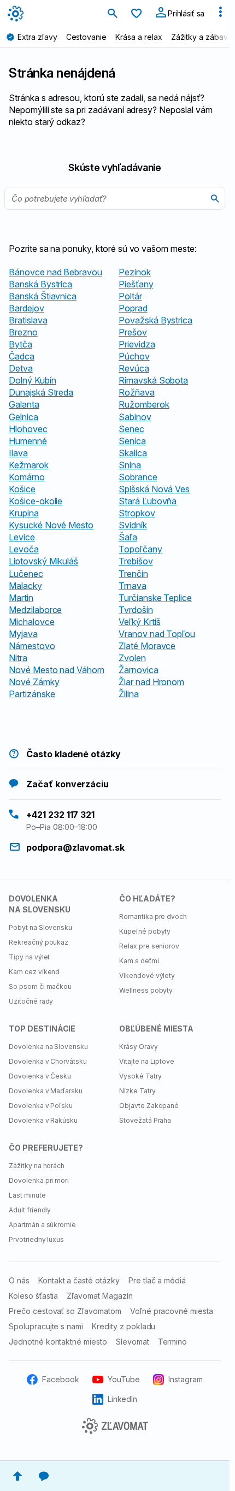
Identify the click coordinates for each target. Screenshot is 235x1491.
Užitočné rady (31, 1001)
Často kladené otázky (73, 754)
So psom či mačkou (40, 986)
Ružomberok (144, 404)
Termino (172, 1341)
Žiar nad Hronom (151, 681)
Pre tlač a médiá (157, 1280)
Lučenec (26, 573)
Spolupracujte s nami (46, 1326)
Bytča (20, 344)
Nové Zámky (34, 681)
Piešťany (136, 284)
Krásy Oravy (138, 1046)
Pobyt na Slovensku (40, 927)
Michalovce (32, 621)
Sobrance (138, 477)
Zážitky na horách (36, 1166)
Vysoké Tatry (140, 1076)
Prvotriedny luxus (36, 1239)
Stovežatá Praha (145, 1120)
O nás (19, 1280)
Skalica (133, 452)
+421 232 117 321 (60, 814)
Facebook (60, 1379)
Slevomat (132, 1341)
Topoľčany (140, 549)
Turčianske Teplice (155, 597)
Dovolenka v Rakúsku (43, 1120)
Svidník (133, 525)
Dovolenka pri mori (39, 1180)
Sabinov (135, 416)
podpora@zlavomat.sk (75, 847)
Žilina (129, 693)
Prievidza (137, 344)
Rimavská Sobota (153, 380)
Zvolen (132, 657)
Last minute (27, 1195)
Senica (132, 440)
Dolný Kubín (32, 380)
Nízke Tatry (137, 1091)
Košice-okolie (35, 501)
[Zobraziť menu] (220, 14)
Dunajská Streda (41, 392)
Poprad (133, 308)
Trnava (132, 585)
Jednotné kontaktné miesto (58, 1341)
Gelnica (23, 416)
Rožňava (137, 392)
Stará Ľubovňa (148, 501)
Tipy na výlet (29, 957)
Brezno (23, 332)
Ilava (18, 452)
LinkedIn (123, 1399)
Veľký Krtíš (139, 621)
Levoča (24, 549)
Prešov (133, 332)
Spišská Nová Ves (154, 489)
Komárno (27, 477)
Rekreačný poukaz (38, 942)
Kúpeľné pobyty (145, 931)
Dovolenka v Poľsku (41, 1105)
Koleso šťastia (33, 1295)
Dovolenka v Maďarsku (46, 1091)
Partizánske (32, 693)
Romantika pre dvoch (153, 916)
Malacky (25, 585)
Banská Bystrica (40, 284)
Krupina (24, 513)
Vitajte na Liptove (146, 1061)
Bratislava (28, 320)
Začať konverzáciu (67, 784)
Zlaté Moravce (147, 645)
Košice (22, 489)
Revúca (134, 368)
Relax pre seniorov (149, 946)
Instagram (185, 1379)
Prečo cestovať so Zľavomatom (65, 1311)
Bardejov (26, 308)
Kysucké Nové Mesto (51, 525)
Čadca (21, 356)
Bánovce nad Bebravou (55, 272)
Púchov (134, 356)
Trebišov (136, 561)
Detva (21, 368)
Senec (131, 428)
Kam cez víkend (34, 972)
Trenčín (133, 573)
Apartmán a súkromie (42, 1225)
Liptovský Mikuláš (43, 561)
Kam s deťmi (139, 961)
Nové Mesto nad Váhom (56, 669)
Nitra (18, 657)
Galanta (24, 404)
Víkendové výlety (147, 975)
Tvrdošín (136, 609)
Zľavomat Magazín (99, 1295)
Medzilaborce (35, 609)
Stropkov (137, 513)
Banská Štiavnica (43, 296)
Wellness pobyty (146, 990)
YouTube (124, 1379)
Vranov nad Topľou (157, 633)
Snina (130, 464)
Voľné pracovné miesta (171, 1311)
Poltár (130, 296)
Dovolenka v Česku (40, 1076)
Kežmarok (29, 464)
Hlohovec (28, 428)
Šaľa (128, 537)
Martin (21, 597)
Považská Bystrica (155, 320)
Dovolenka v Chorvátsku (48, 1061)
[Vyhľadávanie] (113, 14)
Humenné (28, 440)
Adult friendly (30, 1210)
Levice (22, 537)
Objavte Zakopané (149, 1105)
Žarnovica (138, 669)
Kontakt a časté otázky (79, 1280)
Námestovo (32, 645)
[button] (17, 1476)
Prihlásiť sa (185, 13)
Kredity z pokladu (123, 1326)
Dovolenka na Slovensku (48, 1046)
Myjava (23, 633)
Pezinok (135, 272)
